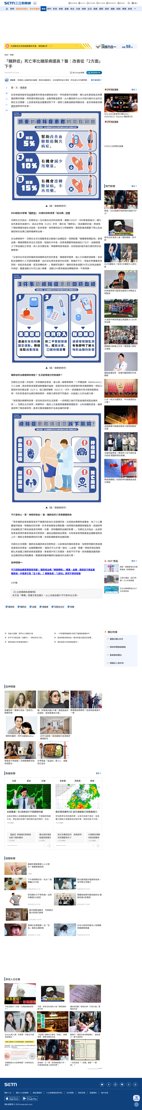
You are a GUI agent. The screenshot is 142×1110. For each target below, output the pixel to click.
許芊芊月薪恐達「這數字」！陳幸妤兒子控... (25, 637)
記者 (44, 780)
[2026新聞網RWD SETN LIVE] (35, 3)
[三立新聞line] (122, 1084)
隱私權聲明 (37, 1092)
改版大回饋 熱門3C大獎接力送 (20, 633)
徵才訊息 (104, 1092)
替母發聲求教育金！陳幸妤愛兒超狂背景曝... (75, 637)
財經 (118, 8)
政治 (72, 8)
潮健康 (12, 80)
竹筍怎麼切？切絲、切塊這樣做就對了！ (19, 1007)
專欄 (43, 8)
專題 (124, 8)
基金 (29, 780)
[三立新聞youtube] (102, 1084)
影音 (55, 8)
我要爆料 (93, 1092)
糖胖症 (32, 213)
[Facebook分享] (7, 88)
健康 (95, 8)
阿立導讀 (102, 3)
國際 (101, 8)
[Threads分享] (7, 99)
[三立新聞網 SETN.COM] (6, 8)
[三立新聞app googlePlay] (30, 1098)
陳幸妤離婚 (35, 8)
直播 (67, 8)
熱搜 (61, 8)
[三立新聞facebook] (109, 1084)
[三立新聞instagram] (115, 1084)
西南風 (78, 780)
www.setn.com (26, 1104)
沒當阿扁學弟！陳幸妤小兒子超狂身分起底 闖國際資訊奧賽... (120, 454)
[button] (129, 3)
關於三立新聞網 (22, 1092)
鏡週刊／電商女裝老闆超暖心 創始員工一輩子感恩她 (85, 1035)
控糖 (68, 213)
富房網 (122, 3)
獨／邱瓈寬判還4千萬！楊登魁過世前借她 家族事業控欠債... (52, 711)
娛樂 (84, 8)
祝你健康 (92, 3)
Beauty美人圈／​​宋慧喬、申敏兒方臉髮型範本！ (19, 1035)
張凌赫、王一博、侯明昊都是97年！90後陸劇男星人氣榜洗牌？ (51, 1063)
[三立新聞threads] (135, 1084)
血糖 (31, 94)
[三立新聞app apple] (12, 1098)
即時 (12, 8)
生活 (90, 8)
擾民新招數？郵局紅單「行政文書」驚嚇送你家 (85, 1007)
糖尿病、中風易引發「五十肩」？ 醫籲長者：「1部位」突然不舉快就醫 (46, 573)
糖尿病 (14, 106)
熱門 (49, 8)
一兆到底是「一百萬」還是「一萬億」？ (83, 1063)
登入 (136, 3)
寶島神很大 (112, 3)
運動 (113, 8)
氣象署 (63, 780)
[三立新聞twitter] (129, 1084)
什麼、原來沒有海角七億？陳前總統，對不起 (52, 1007)
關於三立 (8, 1092)
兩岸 (107, 8)
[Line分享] (7, 93)
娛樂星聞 (74, 3)
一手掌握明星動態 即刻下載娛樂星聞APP (73, 633)
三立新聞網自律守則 (54, 1092)
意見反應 (81, 1092)
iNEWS (83, 3)
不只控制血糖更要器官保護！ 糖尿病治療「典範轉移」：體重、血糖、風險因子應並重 (53, 569)
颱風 (92, 780)
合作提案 (70, 1092)
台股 (14, 780)
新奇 (130, 8)
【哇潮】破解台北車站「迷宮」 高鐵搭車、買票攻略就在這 (52, 1035)
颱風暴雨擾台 (22, 8)
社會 (78, 8)
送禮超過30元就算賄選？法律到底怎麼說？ (19, 1063)
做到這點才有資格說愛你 (18, 642)
